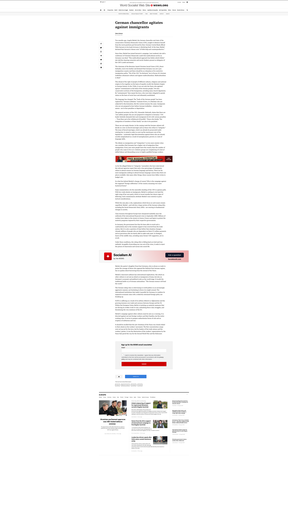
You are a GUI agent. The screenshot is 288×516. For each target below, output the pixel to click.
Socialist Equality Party (137, 13)
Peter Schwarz (119, 33)
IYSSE (146, 13)
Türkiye (139, 397)
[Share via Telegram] (101, 56)
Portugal (126, 397)
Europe (117, 385)
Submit (144, 364)
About (183, 2)
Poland (121, 397)
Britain (100, 397)
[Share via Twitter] (101, 48)
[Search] (187, 11)
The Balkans (152, 397)
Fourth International (123, 13)
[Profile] (187, 2)
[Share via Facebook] (101, 44)
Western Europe (125, 385)
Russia (131, 397)
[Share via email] (101, 60)
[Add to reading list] (101, 67)
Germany (134, 385)
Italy (118, 397)
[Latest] (104, 11)
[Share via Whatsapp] (101, 52)
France (104, 397)
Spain (135, 397)
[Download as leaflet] (101, 63)
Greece (114, 397)
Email (123, 347)
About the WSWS (153, 13)
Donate (168, 13)
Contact (179, 2)
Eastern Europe (145, 397)
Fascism (140, 385)
